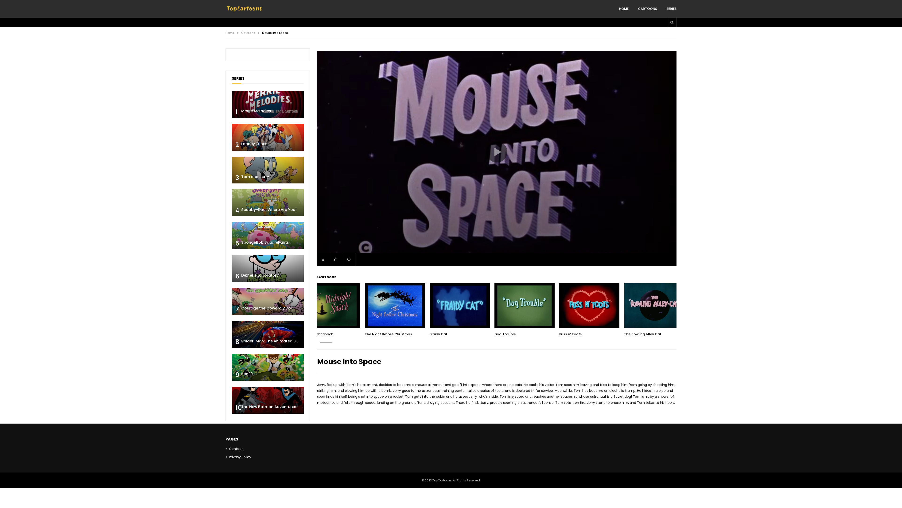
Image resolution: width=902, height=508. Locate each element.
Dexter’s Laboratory (260, 275)
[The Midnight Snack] (330, 305)
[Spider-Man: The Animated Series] (268, 334)
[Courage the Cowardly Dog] (268, 301)
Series (671, 8)
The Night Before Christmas (388, 334)
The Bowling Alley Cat (642, 334)
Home (624, 8)
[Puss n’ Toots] (589, 305)
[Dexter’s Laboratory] (268, 268)
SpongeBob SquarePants (265, 242)
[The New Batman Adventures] (268, 400)
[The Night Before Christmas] (395, 305)
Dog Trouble (505, 334)
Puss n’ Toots (570, 334)
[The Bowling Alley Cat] (654, 305)
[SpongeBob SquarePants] (268, 235)
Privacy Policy (240, 457)
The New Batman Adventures (268, 406)
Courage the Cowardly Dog (267, 308)
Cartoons (647, 8)
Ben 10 (247, 374)
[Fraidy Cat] (460, 305)
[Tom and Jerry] (268, 170)
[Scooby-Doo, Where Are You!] (268, 202)
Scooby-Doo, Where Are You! (268, 209)
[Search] (671, 22)
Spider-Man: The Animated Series (273, 341)
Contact (236, 448)
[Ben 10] (268, 367)
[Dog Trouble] (524, 305)
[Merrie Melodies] (268, 104)
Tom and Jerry (255, 176)
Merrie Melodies (256, 111)
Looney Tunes (254, 144)
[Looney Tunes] (268, 137)
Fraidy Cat (438, 334)
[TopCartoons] (244, 8)
